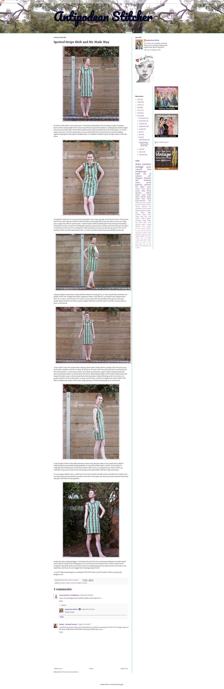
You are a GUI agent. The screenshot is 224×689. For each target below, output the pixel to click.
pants (143, 195)
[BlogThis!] (86, 580)
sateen (149, 240)
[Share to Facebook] (90, 580)
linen (149, 234)
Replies (63, 605)
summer (146, 164)
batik (143, 226)
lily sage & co (144, 234)
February (142, 155)
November (143, 121)
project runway (146, 224)
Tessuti (71, 219)
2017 (139, 110)
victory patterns (144, 245)
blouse (149, 189)
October (142, 124)
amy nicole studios (145, 202)
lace (136, 222)
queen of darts (143, 240)
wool (143, 189)
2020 (139, 102)
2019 (139, 105)
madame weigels (139, 236)
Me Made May (94, 561)
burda (137, 204)
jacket (149, 208)
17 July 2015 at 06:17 (84, 624)
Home (91, 669)
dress (72, 583)
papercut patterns (143, 185)
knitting (137, 234)
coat (149, 216)
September (143, 126)
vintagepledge (140, 171)
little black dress (145, 222)
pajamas (137, 210)
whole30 (137, 214)
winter (148, 167)
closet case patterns (140, 228)
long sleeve (146, 199)
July (140, 132)
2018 (139, 108)
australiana (138, 208)
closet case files (141, 216)
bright (137, 174)
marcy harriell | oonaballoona (69, 595)
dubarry (143, 230)
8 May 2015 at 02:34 (87, 609)
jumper (148, 204)
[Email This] (83, 580)
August (141, 129)
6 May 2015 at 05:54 (86, 595)
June (140, 134)
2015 (139, 116)
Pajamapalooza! (144, 140)
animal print (146, 214)
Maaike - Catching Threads (68, 624)
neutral (137, 224)
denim (137, 218)
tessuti (85, 583)
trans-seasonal (140, 201)
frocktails (142, 204)
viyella (143, 212)
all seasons (62, 583)
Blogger (120, 684)
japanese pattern (143, 193)
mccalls (137, 238)
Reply (61, 601)
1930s (149, 195)
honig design (146, 220)
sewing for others (140, 242)
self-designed (78, 583)
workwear (147, 180)
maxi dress (148, 236)
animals (143, 197)
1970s (137, 202)
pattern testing (145, 210)
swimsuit (137, 226)
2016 (139, 113)
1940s (149, 200)
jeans (141, 232)
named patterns (141, 206)
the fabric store (143, 187)
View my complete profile (152, 50)
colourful (138, 169)
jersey (149, 182)
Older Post (124, 669)
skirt (137, 180)
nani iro (143, 238)
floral (149, 169)
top (144, 174)
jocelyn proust (147, 232)
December (142, 118)
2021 (139, 99)
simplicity (147, 178)
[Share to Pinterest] (92, 580)
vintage (139, 166)
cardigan (149, 226)
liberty (149, 191)
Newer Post (58, 669)
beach (145, 208)
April (141, 149)
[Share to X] (88, 580)
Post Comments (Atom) (70, 672)
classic (68, 583)
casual (137, 189)
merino (137, 195)
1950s (137, 197)
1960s (143, 191)
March (141, 152)
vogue (149, 212)
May (140, 137)
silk (150, 206)
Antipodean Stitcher (103, 16)
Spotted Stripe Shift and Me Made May (144, 144)
